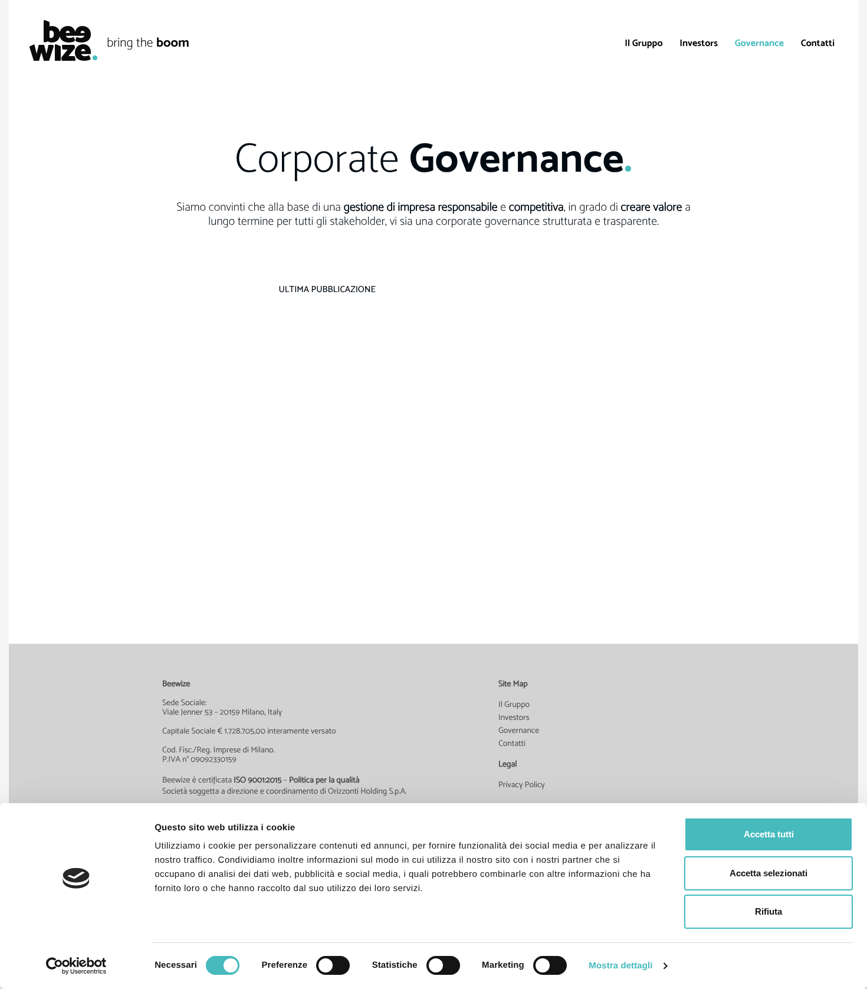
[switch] (333, 965)
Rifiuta (768, 911)
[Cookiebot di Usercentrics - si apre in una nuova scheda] (76, 966)
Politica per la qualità (324, 780)
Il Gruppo (643, 42)
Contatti (818, 42)
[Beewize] (57, 40)
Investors (698, 42)
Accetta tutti (769, 834)
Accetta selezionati (768, 873)
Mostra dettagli (620, 966)
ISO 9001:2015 (257, 780)
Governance (759, 42)
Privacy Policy (521, 785)
